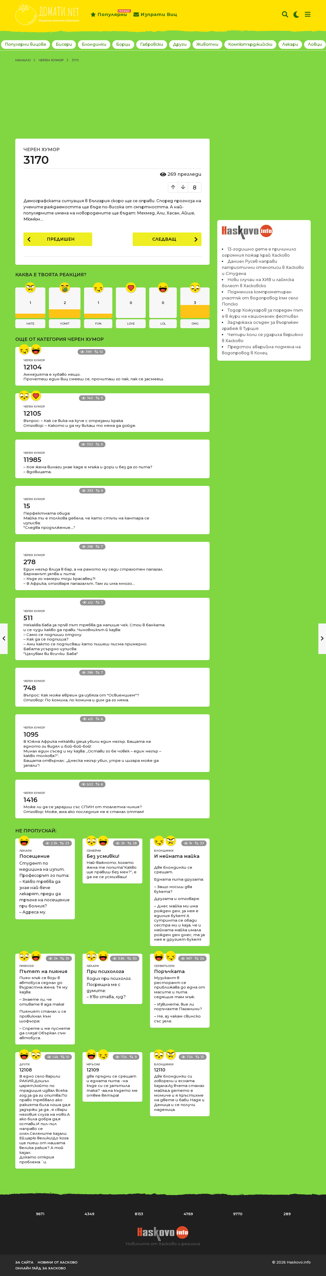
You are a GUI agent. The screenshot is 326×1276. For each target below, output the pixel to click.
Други (180, 44)
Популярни (112, 13)
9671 (40, 1214)
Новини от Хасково (57, 1262)
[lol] (36, 349)
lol (163, 323)
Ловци (315, 44)
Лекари (290, 44)
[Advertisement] (163, 100)
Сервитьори (164, 965)
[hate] (171, 841)
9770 (237, 1214)
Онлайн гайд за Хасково (40, 1268)
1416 (30, 800)
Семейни (94, 850)
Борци (123, 44)
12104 (32, 367)
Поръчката (169, 971)
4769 (188, 1214)
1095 (30, 734)
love (131, 323)
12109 (93, 1070)
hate (30, 323)
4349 (89, 1214)
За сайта (24, 1262)
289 (287, 1214)
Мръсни (93, 1064)
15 (26, 506)
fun (98, 323)
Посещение (34, 856)
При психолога (105, 971)
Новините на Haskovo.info (247, 229)
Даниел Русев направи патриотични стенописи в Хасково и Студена (263, 267)
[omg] (24, 395)
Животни (207, 44)
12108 (25, 1070)
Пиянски (26, 965)
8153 (139, 1214)
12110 (159, 1070)
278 (29, 562)
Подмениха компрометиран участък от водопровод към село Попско (260, 298)
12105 (32, 413)
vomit (65, 323)
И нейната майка (176, 856)
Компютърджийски (250, 44)
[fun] (24, 349)
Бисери (64, 44)
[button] (285, 14)
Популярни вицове (25, 44)
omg (195, 323)
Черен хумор (41, 149)
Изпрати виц (159, 14)
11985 (32, 460)
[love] (36, 395)
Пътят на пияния (43, 971)
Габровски (151, 44)
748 (29, 688)
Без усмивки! (103, 856)
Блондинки (94, 44)
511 (28, 618)
